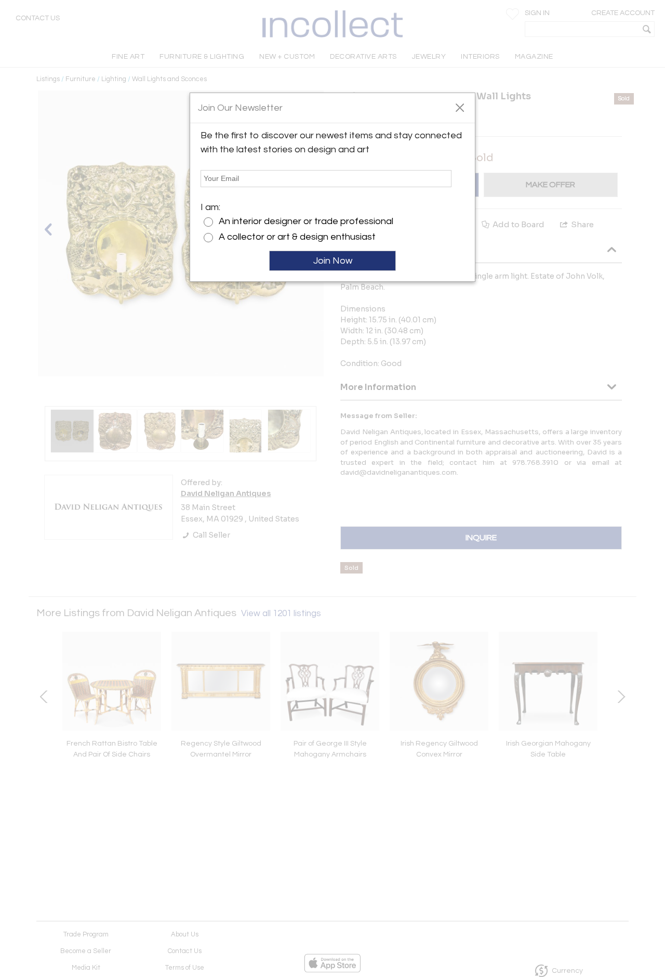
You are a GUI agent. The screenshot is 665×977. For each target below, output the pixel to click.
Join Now (332, 261)
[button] (459, 107)
